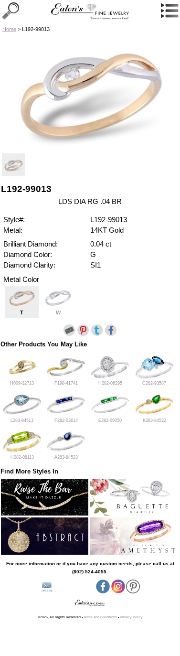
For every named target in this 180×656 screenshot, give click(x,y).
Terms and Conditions (100, 617)
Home (9, 29)
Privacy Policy (131, 617)
